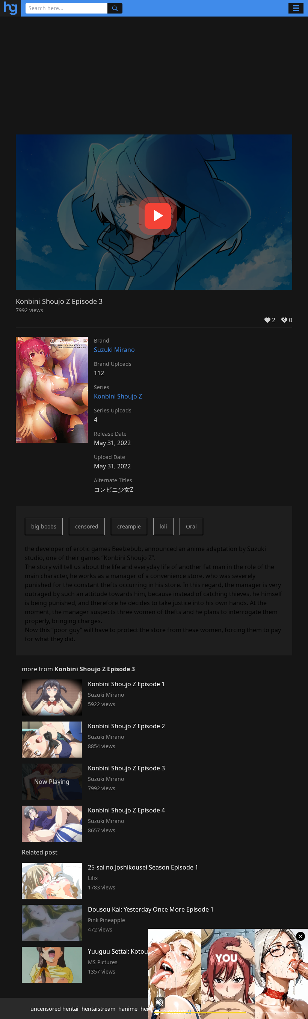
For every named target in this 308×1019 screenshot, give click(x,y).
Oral (191, 526)
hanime (127, 1008)
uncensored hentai (54, 1008)
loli (163, 526)
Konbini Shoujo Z (118, 396)
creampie (129, 526)
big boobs (43, 526)
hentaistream (98, 1008)
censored (86, 526)
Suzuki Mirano (114, 350)
